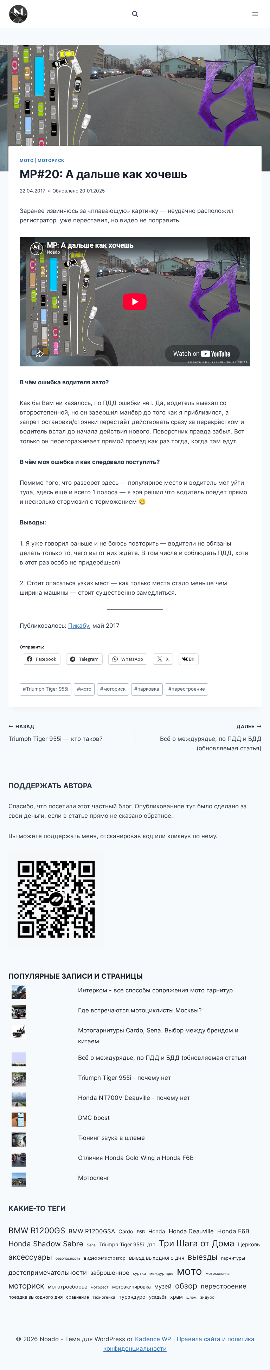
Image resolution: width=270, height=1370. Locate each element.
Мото (26, 160)
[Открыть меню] (255, 13)
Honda (156, 1231)
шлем (191, 1297)
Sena (91, 1245)
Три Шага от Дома (196, 1243)
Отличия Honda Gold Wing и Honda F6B (136, 1157)
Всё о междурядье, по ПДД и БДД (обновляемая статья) (211, 738)
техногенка (103, 1297)
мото (84, 689)
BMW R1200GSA (92, 1231)
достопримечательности (47, 1272)
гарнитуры (233, 1258)
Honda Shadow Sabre (45, 1243)
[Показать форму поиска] (135, 14)
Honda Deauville (191, 1231)
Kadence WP (153, 1339)
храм (176, 1297)
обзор (186, 1285)
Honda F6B (233, 1231)
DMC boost (94, 1117)
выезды (203, 1256)
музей (163, 1286)
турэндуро (132, 1297)
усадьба (158, 1297)
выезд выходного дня (156, 1257)
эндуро (207, 1297)
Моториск (51, 160)
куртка (139, 1273)
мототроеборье (67, 1287)
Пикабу (78, 625)
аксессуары (30, 1257)
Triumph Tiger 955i (45, 689)
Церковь (249, 1244)
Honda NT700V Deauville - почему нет (134, 1097)
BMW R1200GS (36, 1230)
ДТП (151, 1245)
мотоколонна (218, 1273)
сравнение (77, 1297)
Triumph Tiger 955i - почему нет (124, 1077)
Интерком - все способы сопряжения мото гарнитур (155, 990)
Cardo (125, 1231)
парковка (146, 689)
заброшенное (109, 1272)
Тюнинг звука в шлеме (111, 1137)
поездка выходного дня (35, 1297)
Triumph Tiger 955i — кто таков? (55, 733)
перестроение (186, 689)
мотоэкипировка (131, 1287)
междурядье (161, 1273)
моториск (113, 689)
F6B (141, 1231)
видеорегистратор (105, 1258)
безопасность (68, 1258)
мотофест (100, 1287)
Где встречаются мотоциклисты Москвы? (140, 1010)
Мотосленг (94, 1177)
